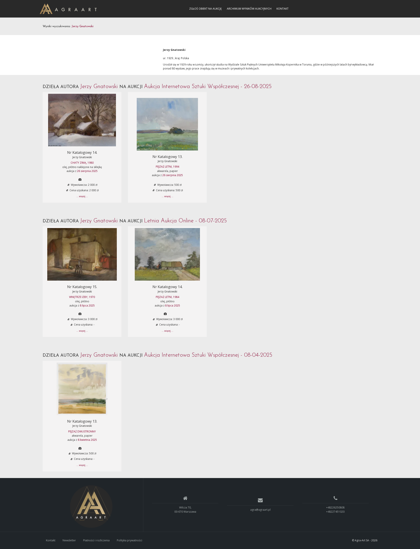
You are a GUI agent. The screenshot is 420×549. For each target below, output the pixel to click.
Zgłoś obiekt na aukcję (205, 9)
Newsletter (69, 540)
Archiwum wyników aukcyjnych (249, 9)
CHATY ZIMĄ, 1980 (82, 163)
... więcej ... (82, 196)
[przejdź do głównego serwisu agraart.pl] (68, 8)
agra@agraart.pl (260, 510)
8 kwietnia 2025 (87, 440)
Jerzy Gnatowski (82, 157)
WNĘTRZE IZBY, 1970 (82, 297)
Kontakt (282, 9)
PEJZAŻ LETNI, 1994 (167, 166)
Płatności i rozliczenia (96, 540)
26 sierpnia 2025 (87, 171)
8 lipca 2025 (87, 305)
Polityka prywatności (129, 540)
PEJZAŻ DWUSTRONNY (82, 431)
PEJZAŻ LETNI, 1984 (167, 297)
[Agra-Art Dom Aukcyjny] (91, 506)
